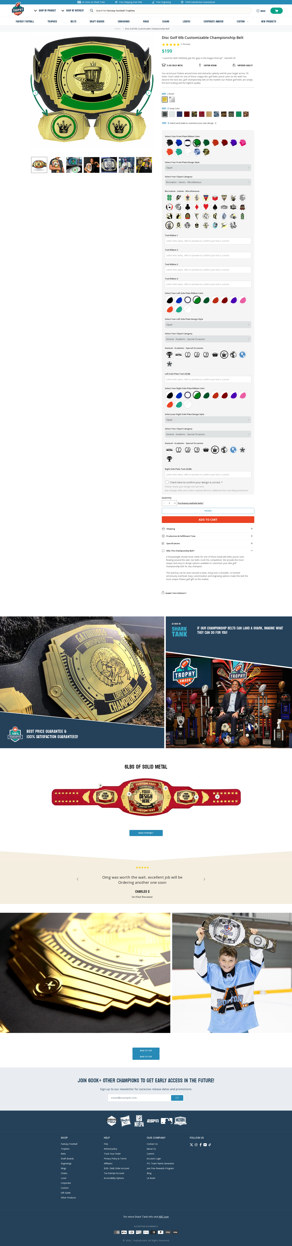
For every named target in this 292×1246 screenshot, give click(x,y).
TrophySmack (139, 1240)
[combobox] (170, 11)
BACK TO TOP (146, 1050)
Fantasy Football (69, 1144)
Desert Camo (224, 114)
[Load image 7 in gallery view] (144, 165)
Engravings (66, 1163)
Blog (149, 1173)
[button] (276, 10)
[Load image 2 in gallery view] (57, 165)
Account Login (154, 1158)
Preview (208, 511)
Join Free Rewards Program (160, 1168)
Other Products (68, 1197)
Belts (63, 1153)
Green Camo (231, 114)
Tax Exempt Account (114, 1173)
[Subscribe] (177, 1098)
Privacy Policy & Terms (115, 1158)
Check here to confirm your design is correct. (196, 482)
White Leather (172, 114)
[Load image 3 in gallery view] (74, 165)
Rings (63, 1168)
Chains (64, 1173)
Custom (65, 1187)
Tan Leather (209, 114)
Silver (172, 99)
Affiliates (108, 1163)
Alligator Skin (202, 114)
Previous (35, 93)
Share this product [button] (176, 593)
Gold (165, 99)
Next (148, 93)
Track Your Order (112, 1153)
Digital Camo (216, 114)
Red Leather (187, 114)
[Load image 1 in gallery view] (39, 165)
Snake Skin (194, 114)
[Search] (91, 10)
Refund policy (110, 1148)
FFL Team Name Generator (160, 1163)
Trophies (65, 1148)
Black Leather (165, 114)
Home (117, 28)
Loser (63, 1178)
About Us (151, 1148)
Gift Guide (66, 1192)
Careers (150, 1153)
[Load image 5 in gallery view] (109, 165)
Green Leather (239, 114)
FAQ (106, 1144)
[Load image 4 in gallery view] (92, 165)
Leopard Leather (246, 114)
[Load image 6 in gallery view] (127, 165)
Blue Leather (179, 114)
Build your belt (146, 833)
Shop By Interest (75, 10)
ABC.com (164, 1216)
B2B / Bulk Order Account (116, 1168)
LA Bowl (151, 1178)
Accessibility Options (114, 1178)
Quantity (167, 497)
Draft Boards (67, 1158)
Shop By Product (47, 10)
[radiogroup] (208, 147)
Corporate (66, 1182)
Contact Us (152, 1144)
